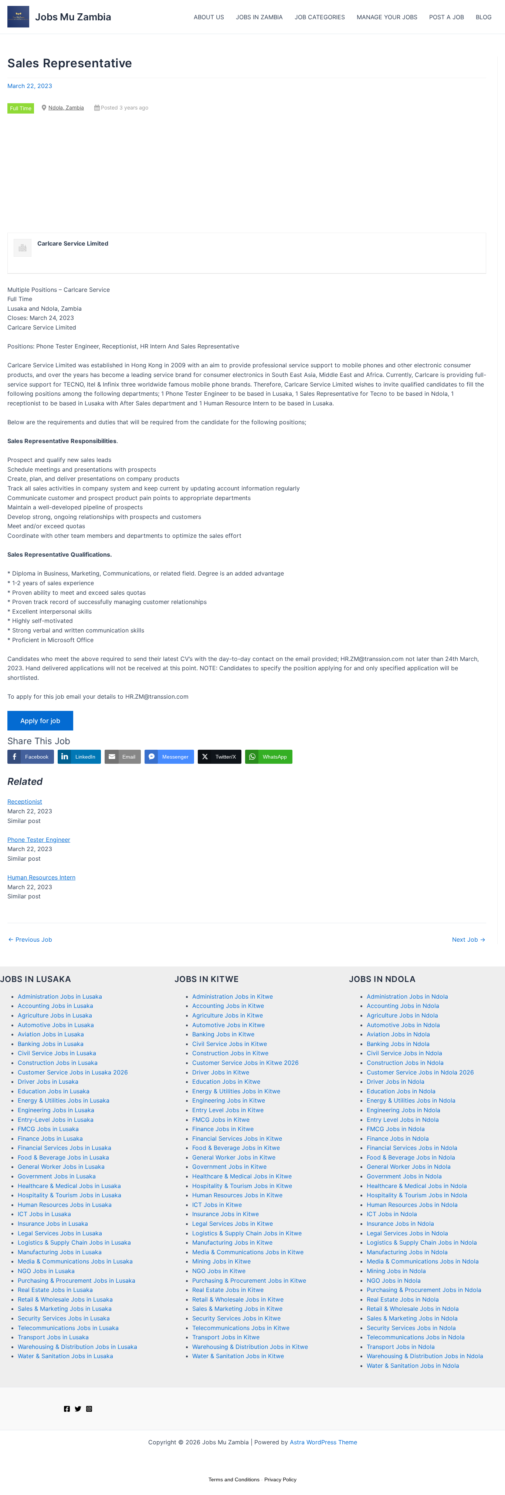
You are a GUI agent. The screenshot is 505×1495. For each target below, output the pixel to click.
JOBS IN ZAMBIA (259, 17)
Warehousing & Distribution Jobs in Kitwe (250, 1346)
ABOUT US (209, 17)
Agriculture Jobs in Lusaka (55, 1015)
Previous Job (30, 939)
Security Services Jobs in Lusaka (64, 1318)
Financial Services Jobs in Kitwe (237, 1138)
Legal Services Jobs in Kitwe (232, 1223)
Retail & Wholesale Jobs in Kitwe (238, 1299)
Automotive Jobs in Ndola (403, 1025)
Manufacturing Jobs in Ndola (407, 1252)
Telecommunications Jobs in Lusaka (68, 1328)
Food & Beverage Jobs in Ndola (411, 1157)
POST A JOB (446, 17)
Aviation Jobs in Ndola (398, 1034)
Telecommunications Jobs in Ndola (416, 1337)
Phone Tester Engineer (38, 839)
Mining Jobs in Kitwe (221, 1261)
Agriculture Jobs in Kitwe (227, 1015)
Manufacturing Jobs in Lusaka (60, 1252)
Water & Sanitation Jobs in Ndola (413, 1365)
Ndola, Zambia (66, 107)
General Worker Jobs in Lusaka (61, 1166)
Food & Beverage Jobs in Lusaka (63, 1157)
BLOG (484, 17)
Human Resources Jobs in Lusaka (65, 1204)
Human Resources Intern (41, 877)
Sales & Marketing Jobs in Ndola (412, 1318)
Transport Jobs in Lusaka (53, 1337)
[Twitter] (78, 1408)
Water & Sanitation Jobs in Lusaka (65, 1356)
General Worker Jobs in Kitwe (233, 1157)
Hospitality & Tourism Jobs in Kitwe (242, 1185)
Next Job (468, 939)
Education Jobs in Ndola (401, 1091)
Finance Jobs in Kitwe (223, 1129)
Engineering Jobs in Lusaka (56, 1110)
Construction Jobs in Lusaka (58, 1062)
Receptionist (24, 801)
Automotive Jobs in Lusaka (56, 1025)
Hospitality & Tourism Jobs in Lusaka (69, 1195)
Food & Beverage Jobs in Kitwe (236, 1147)
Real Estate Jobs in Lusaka (55, 1289)
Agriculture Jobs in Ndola (402, 1015)
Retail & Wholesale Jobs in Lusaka (65, 1299)
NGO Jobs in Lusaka (46, 1271)
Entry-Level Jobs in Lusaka (56, 1119)
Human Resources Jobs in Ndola (412, 1204)
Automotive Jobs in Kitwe (228, 1025)
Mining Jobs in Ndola (396, 1271)
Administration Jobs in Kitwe (232, 996)
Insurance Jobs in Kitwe (225, 1214)
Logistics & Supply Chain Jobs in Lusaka (74, 1242)
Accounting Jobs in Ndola (403, 1005)
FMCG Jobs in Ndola (396, 1129)
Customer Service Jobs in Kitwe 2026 (245, 1062)
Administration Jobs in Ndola (407, 996)
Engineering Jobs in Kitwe (228, 1100)
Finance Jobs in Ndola (398, 1138)
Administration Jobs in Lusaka (60, 996)
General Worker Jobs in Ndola (409, 1166)
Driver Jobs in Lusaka (48, 1081)
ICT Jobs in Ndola (392, 1214)
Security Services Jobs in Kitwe (236, 1318)
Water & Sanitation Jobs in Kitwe (238, 1356)
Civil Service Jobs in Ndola (404, 1053)
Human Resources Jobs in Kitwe (237, 1195)
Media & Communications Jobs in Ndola (423, 1261)
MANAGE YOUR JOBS (387, 17)
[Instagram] (89, 1408)
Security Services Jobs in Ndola (411, 1328)
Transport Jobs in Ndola (401, 1346)
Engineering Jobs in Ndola (403, 1110)
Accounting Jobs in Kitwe (228, 1005)
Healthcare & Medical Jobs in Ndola (417, 1185)
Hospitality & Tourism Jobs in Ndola (417, 1195)
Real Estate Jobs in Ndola (403, 1299)
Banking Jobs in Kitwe (223, 1034)
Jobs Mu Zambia (73, 17)
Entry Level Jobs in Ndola (403, 1119)
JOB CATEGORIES (320, 17)
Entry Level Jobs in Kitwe (228, 1110)
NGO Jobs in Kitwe (218, 1271)
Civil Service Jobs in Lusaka (57, 1053)
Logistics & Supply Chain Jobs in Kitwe (247, 1233)
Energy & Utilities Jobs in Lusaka (63, 1100)
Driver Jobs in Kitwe (220, 1072)
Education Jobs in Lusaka (53, 1091)
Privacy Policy (280, 1479)
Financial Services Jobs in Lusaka (64, 1147)
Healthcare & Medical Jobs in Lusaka (69, 1185)
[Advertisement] (247, 173)
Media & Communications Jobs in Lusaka (75, 1261)
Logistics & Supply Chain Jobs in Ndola (422, 1242)
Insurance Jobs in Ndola (400, 1223)
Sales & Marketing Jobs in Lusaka (65, 1308)
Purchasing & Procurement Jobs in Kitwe (249, 1280)
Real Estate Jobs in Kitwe (228, 1289)
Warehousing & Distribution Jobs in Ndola (425, 1356)
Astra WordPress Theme (323, 1442)
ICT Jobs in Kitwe (217, 1204)
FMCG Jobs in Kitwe (221, 1119)
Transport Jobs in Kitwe (226, 1337)
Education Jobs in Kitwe (226, 1081)
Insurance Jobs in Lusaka (53, 1223)
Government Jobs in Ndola (404, 1176)
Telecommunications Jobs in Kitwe (240, 1328)
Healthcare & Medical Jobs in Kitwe (242, 1176)
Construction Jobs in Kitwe (230, 1053)
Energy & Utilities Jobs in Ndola (411, 1100)
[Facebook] (67, 1408)
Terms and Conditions (234, 1479)
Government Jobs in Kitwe (229, 1166)
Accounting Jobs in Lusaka (55, 1005)
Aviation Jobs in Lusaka (51, 1034)
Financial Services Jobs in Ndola (412, 1147)
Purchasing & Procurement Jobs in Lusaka (76, 1280)
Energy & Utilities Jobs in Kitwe (236, 1091)
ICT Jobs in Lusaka (44, 1214)
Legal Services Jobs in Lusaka (60, 1233)
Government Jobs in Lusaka (57, 1176)
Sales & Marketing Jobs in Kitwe (237, 1308)
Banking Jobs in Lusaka (51, 1043)
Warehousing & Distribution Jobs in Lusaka (77, 1346)
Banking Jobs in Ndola (398, 1043)
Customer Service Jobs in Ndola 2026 (420, 1072)
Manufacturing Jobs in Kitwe (232, 1242)
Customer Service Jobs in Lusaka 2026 (73, 1072)
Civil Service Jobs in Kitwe (229, 1043)
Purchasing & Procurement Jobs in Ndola (424, 1289)
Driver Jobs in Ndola (395, 1081)
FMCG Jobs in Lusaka (48, 1129)
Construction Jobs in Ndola (405, 1062)
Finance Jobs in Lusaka (50, 1138)
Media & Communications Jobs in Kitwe (248, 1252)
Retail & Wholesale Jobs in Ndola (413, 1308)
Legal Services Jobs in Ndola (407, 1233)
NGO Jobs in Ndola (394, 1280)
